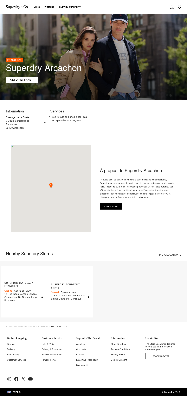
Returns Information (52, 354)
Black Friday (13, 354)
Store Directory (118, 344)
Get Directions (18, 79)
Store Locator (161, 356)
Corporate (81, 349)
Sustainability (83, 365)
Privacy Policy (118, 354)
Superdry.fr (111, 206)
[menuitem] (59, 7)
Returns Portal (49, 360)
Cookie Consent (119, 360)
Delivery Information (52, 349)
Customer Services (16, 360)
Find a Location (168, 254)
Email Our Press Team (87, 360)
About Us (80, 344)
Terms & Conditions (120, 349)
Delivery (11, 349)
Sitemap (11, 344)
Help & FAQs (48, 344)
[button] (51, 185)
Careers (80, 354)
